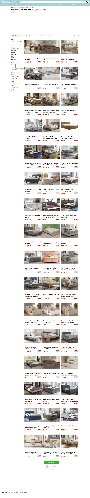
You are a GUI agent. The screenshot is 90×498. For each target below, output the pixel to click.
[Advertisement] (45, 23)
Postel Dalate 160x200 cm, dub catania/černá (33, 400)
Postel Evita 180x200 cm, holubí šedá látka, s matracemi (51, 111)
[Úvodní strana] (9, 2)
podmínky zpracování (18, 492)
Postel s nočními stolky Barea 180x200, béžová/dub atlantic (32, 374)
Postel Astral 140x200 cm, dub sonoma (51, 58)
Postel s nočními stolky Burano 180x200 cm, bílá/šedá (51, 216)
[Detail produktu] (40, 55)
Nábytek (3, 4)
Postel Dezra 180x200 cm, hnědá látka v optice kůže (68, 137)
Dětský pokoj (62, 4)
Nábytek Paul (15, 91)
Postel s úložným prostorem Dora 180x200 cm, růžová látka (51, 269)
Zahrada (69, 4)
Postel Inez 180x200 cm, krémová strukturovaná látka (69, 374)
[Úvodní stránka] (11, 7)
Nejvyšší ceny (41, 35)
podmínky (11, 492)
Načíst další (51, 462)
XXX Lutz (14, 85)
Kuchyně (30, 4)
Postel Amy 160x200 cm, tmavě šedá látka (33, 242)
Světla (17, 4)
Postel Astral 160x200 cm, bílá (50, 84)
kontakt (25, 492)
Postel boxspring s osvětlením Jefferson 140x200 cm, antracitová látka (32, 164)
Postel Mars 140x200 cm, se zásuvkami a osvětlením (32, 85)
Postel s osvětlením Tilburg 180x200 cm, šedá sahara (68, 295)
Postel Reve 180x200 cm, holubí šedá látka (51, 400)
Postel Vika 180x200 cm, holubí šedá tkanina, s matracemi (51, 137)
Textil (13, 4)
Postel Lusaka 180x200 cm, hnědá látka (32, 269)
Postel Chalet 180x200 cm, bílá (69, 426)
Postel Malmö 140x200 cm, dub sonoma (51, 190)
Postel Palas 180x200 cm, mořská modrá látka (67, 348)
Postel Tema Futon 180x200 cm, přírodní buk (69, 164)
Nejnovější (48, 35)
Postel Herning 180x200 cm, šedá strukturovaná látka (32, 295)
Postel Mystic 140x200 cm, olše (51, 294)
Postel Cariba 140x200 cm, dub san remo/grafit (51, 242)
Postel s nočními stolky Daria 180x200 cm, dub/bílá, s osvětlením (68, 453)
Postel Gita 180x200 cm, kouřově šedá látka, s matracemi (67, 191)
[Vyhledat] (87, 2)
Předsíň (50, 4)
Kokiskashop (15, 87)
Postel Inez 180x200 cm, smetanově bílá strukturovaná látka (33, 453)
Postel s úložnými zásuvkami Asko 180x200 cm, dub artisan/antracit (50, 348)
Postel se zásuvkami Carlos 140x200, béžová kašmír (68, 321)
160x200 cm (15, 76)
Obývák (40, 4)
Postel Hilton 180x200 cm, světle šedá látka (33, 137)
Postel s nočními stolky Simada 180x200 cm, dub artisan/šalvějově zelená (69, 59)
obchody (6, 492)
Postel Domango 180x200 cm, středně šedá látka (69, 85)
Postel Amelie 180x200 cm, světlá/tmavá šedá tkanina (31, 348)
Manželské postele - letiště (26, 7)
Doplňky (74, 4)
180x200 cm (15, 74)
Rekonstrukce (23, 4)
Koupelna (35, 4)
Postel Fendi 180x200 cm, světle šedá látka (33, 58)
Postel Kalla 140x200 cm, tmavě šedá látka (33, 190)
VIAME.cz (2, 492)
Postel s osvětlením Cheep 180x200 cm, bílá (50, 453)
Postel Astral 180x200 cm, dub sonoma (51, 374)
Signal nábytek (15, 89)
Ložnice (45, 4)
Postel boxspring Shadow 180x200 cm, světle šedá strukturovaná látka (68, 269)
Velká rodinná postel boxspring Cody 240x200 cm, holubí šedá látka (51, 164)
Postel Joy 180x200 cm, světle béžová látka (68, 111)
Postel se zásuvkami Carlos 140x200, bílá (50, 321)
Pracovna (56, 4)
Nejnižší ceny (34, 35)
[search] (53, 2)
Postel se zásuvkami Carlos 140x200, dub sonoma (32, 321)
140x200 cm (15, 78)
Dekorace (9, 4)
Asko (13, 12)
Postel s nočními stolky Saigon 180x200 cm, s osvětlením (69, 216)
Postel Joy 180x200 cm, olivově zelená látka (51, 426)
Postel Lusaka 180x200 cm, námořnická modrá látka (32, 426)
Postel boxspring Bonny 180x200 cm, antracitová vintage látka (69, 401)
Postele (18, 7)
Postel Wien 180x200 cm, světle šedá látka (69, 242)
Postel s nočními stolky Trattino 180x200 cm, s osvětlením (33, 111)
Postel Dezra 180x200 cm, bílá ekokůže (32, 216)
